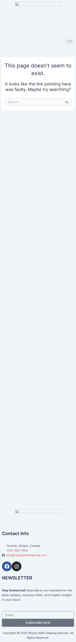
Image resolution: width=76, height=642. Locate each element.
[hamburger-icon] (69, 41)
